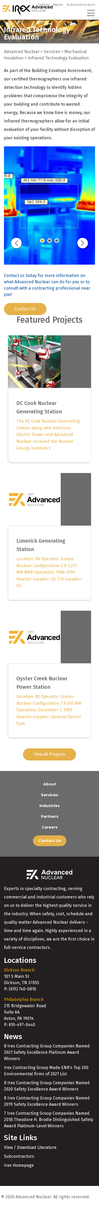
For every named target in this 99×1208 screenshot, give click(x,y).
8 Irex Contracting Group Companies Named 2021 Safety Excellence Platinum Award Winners (47, 1052)
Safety (43, 5)
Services (49, 795)
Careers (50, 827)
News (58, 5)
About (49, 784)
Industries (49, 805)
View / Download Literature (30, 1147)
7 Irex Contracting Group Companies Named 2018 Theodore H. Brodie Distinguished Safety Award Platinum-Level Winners (48, 1119)
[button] (16, 243)
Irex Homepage (19, 1165)
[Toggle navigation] (91, 12)
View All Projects (49, 754)
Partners (49, 816)
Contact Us (25, 308)
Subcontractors (81, 5)
